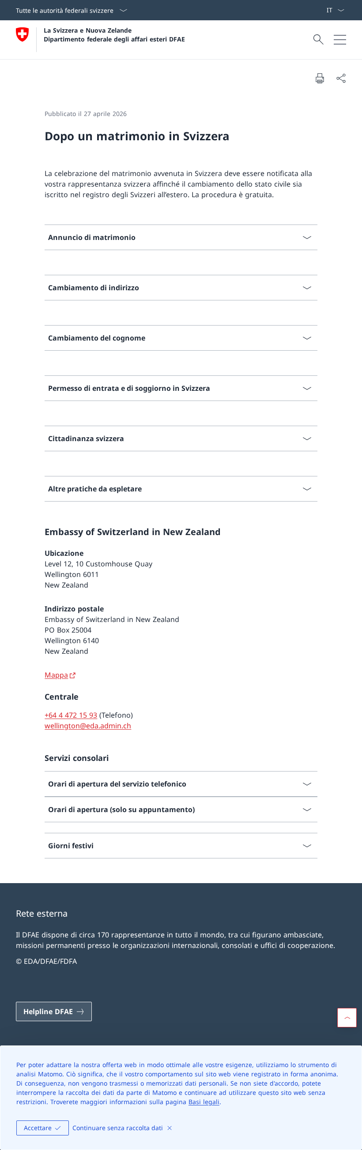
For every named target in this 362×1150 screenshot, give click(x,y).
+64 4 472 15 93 (71, 715)
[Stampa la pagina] (319, 78)
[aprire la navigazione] (340, 39)
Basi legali (204, 1102)
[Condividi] (340, 78)
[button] (347, 1017)
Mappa (56, 675)
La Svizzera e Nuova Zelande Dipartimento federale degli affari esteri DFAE (114, 34)
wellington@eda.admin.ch (88, 725)
